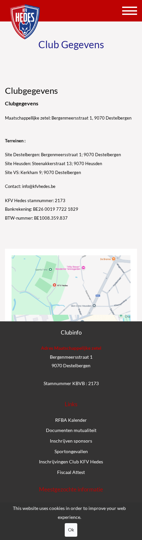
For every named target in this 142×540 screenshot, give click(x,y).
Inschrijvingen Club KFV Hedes (71, 461)
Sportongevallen (71, 451)
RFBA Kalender (71, 420)
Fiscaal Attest (71, 472)
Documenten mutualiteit (71, 430)
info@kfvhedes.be (38, 186)
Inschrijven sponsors (71, 441)
